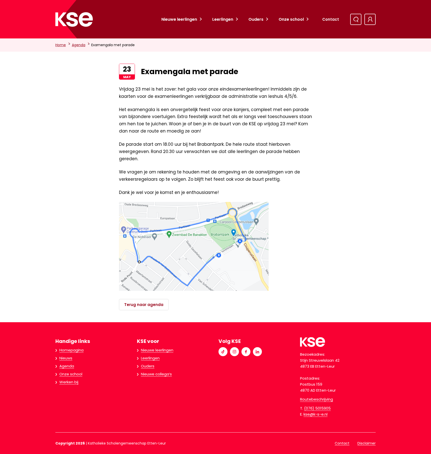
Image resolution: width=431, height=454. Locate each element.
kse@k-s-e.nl (315, 414)
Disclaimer (366, 443)
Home (60, 44)
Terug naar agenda (143, 304)
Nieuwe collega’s (156, 374)
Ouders (255, 19)
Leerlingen (222, 19)
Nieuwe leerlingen (179, 19)
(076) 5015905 (317, 408)
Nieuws (65, 358)
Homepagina (71, 350)
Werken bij (68, 382)
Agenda (78, 44)
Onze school (291, 19)
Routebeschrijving (316, 399)
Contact (330, 19)
